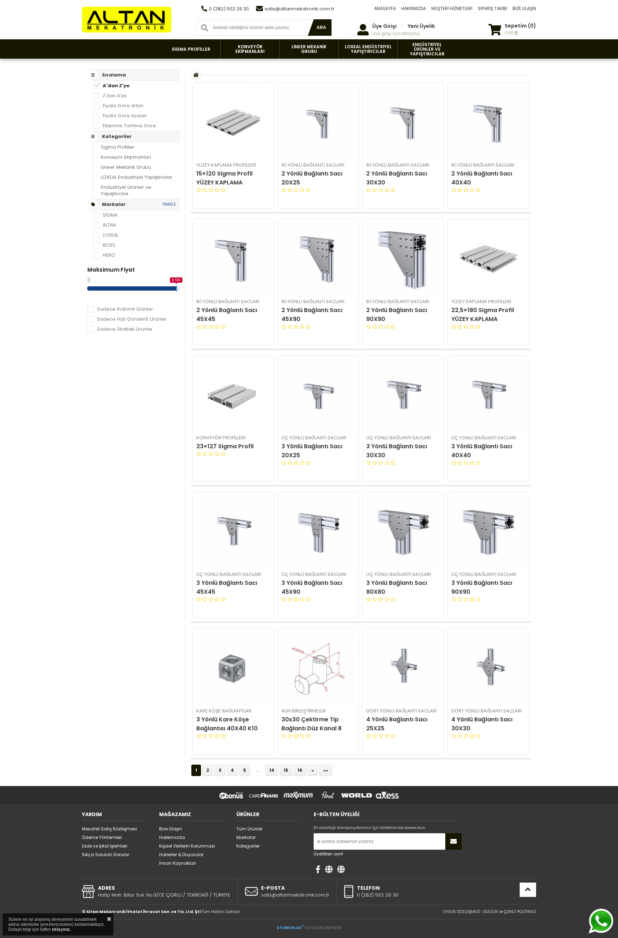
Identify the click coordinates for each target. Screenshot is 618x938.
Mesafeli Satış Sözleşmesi (109, 829)
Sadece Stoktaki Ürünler (125, 329)
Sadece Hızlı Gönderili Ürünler (132, 319)
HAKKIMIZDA (413, 8)
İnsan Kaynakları (177, 863)
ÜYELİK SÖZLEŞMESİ (461, 911)
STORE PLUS (290, 927)
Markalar (246, 837)
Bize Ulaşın (170, 829)
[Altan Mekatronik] (328, 869)
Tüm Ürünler (249, 829)
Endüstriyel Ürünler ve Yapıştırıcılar (126, 190)
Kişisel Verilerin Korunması (187, 846)
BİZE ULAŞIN (524, 8)
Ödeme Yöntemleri (102, 837)
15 (286, 770)
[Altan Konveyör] (341, 869)
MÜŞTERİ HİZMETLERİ (451, 8)
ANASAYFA (385, 8)
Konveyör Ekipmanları (126, 157)
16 (300, 770)
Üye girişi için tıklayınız (396, 33)
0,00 (510, 33)
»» (325, 770)
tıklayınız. (61, 929)
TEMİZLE (169, 204)
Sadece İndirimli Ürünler (125, 309)
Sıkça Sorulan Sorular (105, 854)
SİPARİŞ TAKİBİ (492, 8)
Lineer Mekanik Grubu (126, 167)
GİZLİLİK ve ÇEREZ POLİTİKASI (509, 911)
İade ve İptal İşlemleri (104, 846)
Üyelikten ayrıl (328, 854)
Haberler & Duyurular (181, 854)
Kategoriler (248, 846)
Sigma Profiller (117, 147)
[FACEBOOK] (318, 869)
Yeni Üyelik (421, 26)
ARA (321, 27)
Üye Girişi (384, 26)
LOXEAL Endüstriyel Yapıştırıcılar (136, 177)
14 (271, 770)
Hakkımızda (172, 837)
